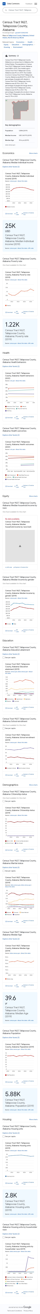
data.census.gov (23, 671)
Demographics (28, 45)
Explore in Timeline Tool (28, 213)
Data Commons (13, 4)
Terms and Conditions (14, 1311)
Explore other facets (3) (11, 867)
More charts (33, 153)
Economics (20, 42)
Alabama (25, 35)
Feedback (29, 4)
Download (10, 213)
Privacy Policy (28, 1311)
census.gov (13, 181)
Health (30, 42)
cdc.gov (12, 380)
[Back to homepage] (4, 3)
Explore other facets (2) (11, 167)
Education (15, 45)
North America (13, 38)
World (21, 38)
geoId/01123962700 (21, 32)
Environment (17, 47)
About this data (22, 181)
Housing (7, 47)
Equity (6, 45)
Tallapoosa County (15, 35)
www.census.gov (10, 145)
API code (17, 213)
